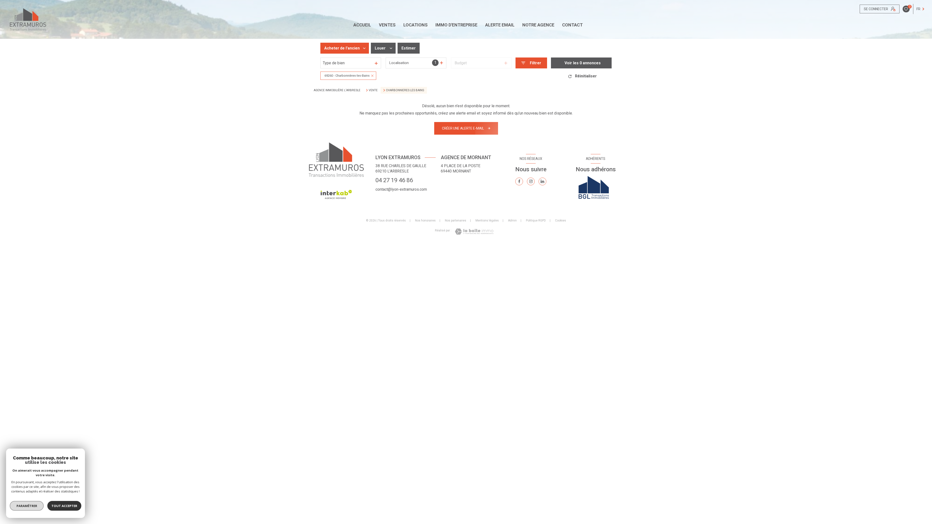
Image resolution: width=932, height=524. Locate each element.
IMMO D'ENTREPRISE (456, 25)
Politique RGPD (536, 220)
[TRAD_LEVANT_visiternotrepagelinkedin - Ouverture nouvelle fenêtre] (542, 181)
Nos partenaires (455, 220)
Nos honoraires (425, 220)
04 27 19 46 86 (394, 180)
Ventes (387, 25)
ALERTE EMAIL (500, 25)
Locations (415, 25)
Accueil (362, 25)
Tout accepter (64, 506)
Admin (512, 220)
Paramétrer (27, 506)
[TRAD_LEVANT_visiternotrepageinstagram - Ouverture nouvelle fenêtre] (531, 181)
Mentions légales (487, 220)
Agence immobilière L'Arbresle (337, 90)
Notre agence (538, 25)
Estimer (408, 48)
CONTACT (572, 25)
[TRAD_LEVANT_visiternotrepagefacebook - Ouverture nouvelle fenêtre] (519, 181)
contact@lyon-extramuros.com (401, 189)
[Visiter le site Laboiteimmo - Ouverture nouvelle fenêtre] (474, 232)
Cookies (560, 220)
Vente (373, 90)
